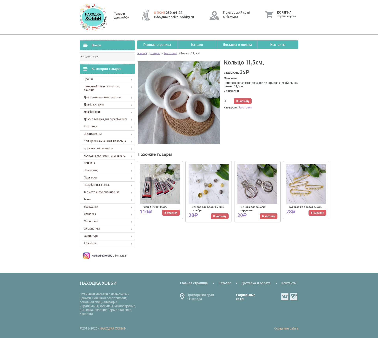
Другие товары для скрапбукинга (105, 119)
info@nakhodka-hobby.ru (174, 17)
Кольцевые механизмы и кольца (105, 141)
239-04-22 (168, 13)
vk (284, 296)
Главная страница (157, 44)
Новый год (91, 170)
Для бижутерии (94, 104)
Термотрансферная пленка (101, 192)
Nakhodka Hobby (102, 255)
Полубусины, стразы (97, 185)
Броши (88, 79)
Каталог (197, 44)
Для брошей (92, 112)
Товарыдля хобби (121, 15)
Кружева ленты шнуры (98, 148)
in (293, 296)
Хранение (90, 243)
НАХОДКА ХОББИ (112, 328)
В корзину (242, 101)
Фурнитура (91, 236)
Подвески (90, 177)
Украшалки (91, 206)
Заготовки (90, 126)
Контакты (277, 44)
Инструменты (93, 134)
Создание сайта (286, 328)
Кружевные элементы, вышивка (104, 155)
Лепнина (89, 163)
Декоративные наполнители (102, 97)
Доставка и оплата (237, 44)
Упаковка (90, 214)
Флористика (92, 228)
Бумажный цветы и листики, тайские (102, 88)
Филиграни (91, 221)
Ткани (87, 199)
